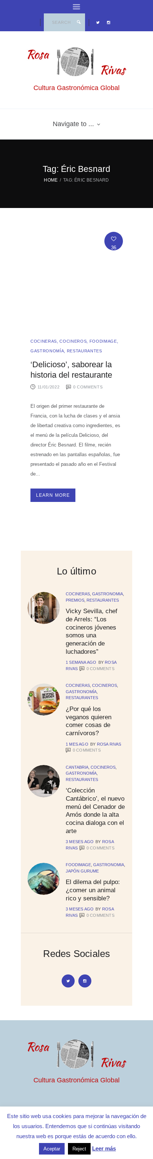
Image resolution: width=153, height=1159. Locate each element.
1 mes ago (77, 744)
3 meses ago (80, 841)
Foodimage (103, 341)
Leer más (104, 1148)
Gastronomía (47, 351)
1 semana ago (81, 662)
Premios (75, 600)
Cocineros (73, 341)
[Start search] (79, 22)
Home (51, 179)
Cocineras (43, 341)
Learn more (53, 495)
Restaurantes (84, 351)
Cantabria (77, 767)
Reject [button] (79, 1149)
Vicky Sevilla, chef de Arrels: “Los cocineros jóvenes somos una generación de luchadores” (91, 631)
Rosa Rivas (109, 744)
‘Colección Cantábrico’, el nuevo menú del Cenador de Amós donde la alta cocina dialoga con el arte (95, 810)
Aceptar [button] (51, 1149)
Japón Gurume (82, 871)
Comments (100, 668)
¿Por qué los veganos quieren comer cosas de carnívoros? (88, 721)
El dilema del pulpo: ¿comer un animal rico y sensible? (93, 890)
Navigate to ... (73, 124)
